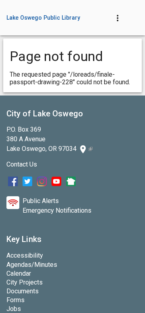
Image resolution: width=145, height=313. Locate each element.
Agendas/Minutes (31, 264)
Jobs (13, 309)
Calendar (18, 273)
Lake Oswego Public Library (43, 17)
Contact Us (21, 164)
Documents (22, 291)
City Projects (24, 282)
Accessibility (24, 255)
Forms (15, 300)
